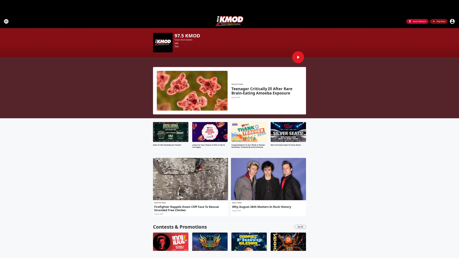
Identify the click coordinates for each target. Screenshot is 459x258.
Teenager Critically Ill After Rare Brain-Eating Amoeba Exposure (261, 91)
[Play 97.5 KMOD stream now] (162, 42)
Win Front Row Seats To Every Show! (286, 145)
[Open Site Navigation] (6, 21)
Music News (237, 203)
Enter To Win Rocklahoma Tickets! (167, 145)
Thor (177, 46)
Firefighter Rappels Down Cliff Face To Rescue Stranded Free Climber (186, 208)
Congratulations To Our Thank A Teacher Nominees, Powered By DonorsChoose (248, 146)
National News (237, 84)
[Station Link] (229, 21)
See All (300, 227)
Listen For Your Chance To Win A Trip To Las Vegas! (208, 146)
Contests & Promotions (180, 226)
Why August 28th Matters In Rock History (261, 206)
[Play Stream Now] (298, 57)
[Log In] (452, 21)
